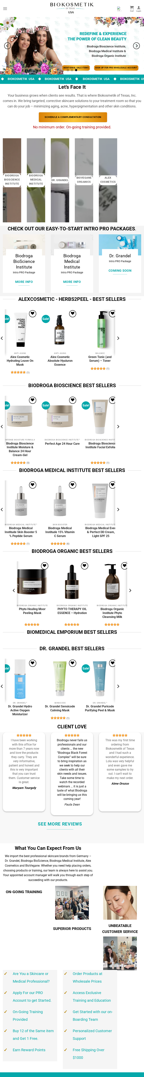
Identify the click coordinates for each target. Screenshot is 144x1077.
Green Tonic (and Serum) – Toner (100, 359)
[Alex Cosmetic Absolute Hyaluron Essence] (60, 329)
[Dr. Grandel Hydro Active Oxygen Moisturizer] (20, 679)
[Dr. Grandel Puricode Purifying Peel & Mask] (100, 679)
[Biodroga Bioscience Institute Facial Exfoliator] (100, 416)
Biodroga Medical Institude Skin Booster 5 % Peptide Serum (21, 532)
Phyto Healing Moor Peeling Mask (32, 611)
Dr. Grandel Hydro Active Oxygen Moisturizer (20, 710)
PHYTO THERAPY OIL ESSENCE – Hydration (72, 611)
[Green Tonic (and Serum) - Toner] (100, 329)
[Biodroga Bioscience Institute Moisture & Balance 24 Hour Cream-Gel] (20, 416)
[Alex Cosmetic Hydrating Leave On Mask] (20, 329)
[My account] (138, 8)
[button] (5, 8)
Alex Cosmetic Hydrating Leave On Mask (20, 361)
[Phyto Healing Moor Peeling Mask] (32, 581)
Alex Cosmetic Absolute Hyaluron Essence (60, 361)
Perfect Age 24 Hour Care (62, 443)
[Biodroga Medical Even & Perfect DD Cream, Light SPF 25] (100, 500)
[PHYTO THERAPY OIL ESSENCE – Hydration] (72, 581)
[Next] (136, 45)
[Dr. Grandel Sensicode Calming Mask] (60, 679)
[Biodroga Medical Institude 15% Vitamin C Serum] (60, 500)
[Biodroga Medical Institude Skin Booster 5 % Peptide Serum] (20, 500)
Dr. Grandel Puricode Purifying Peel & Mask (100, 708)
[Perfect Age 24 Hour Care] (60, 416)
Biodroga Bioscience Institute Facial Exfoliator (102, 445)
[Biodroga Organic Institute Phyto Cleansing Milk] (112, 581)
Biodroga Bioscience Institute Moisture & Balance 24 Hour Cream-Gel (20, 449)
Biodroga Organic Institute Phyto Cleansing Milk (112, 613)
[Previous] (7, 45)
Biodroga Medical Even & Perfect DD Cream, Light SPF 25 (100, 532)
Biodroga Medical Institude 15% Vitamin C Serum (60, 532)
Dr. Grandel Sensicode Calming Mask (60, 708)
